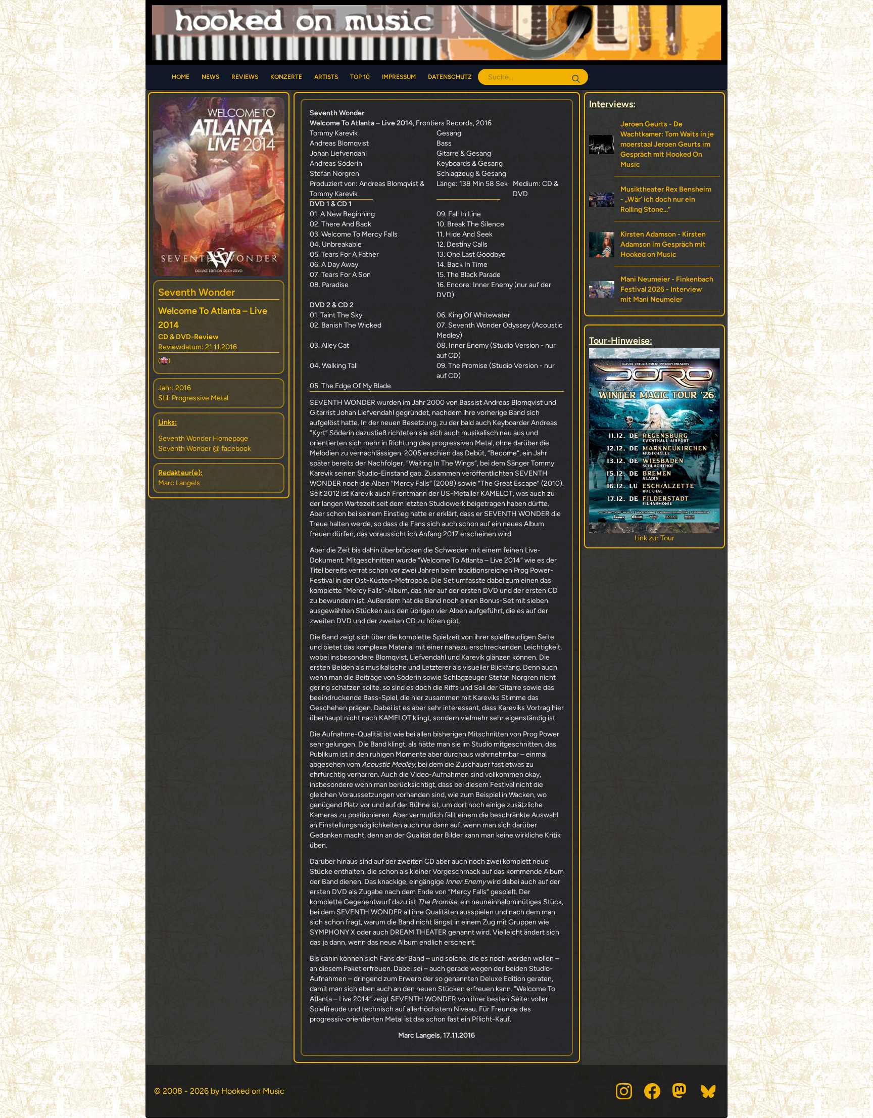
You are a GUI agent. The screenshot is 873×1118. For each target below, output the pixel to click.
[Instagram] (624, 1091)
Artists (326, 76)
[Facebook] (652, 1091)
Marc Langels (179, 483)
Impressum (399, 76)
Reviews (244, 76)
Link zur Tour (654, 538)
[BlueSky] (709, 1091)
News (210, 76)
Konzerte (286, 76)
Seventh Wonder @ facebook (204, 448)
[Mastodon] (680, 1091)
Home (180, 76)
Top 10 (360, 76)
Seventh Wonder (196, 292)
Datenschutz (450, 76)
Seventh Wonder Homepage (203, 438)
